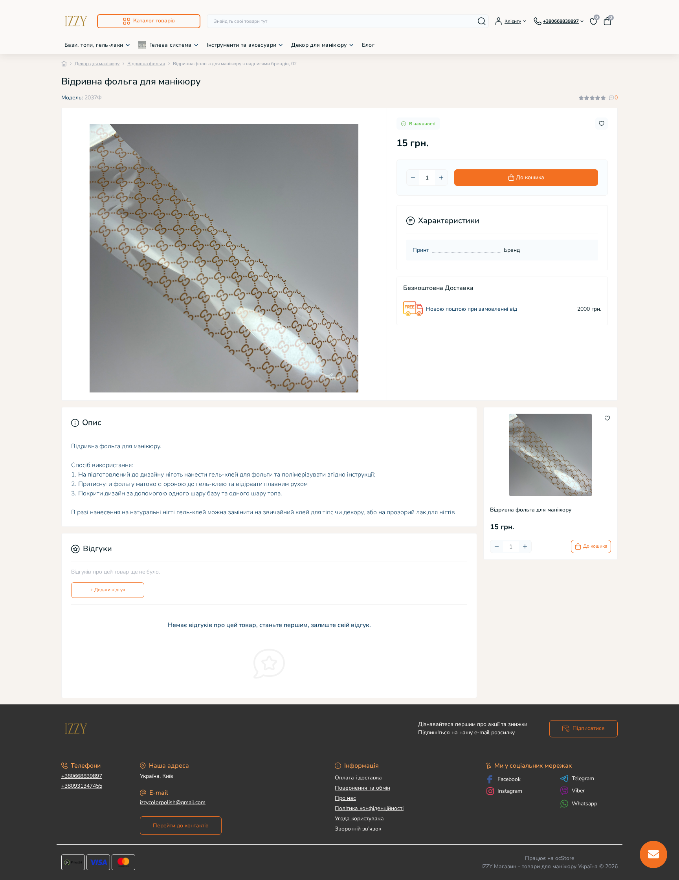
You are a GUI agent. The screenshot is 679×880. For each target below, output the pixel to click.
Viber (578, 790)
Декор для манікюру (319, 45)
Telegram (583, 778)
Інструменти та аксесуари (242, 45)
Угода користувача (359, 818)
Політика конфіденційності (369, 808)
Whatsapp (584, 803)
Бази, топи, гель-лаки (93, 45)
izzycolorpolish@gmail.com (173, 802)
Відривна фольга (146, 63)
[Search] (482, 21)
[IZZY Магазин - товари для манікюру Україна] (198, 728)
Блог (368, 45)
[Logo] (76, 21)
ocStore (564, 858)
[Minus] (413, 177)
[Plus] (441, 177)
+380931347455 (81, 786)
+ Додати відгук (107, 590)
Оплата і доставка (358, 777)
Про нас (345, 798)
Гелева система (170, 45)
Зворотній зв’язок (358, 828)
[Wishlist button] (601, 123)
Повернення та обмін (362, 788)
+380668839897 (81, 776)
